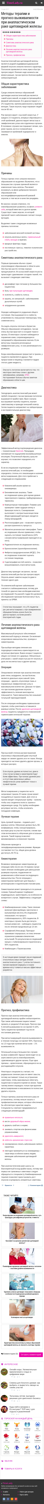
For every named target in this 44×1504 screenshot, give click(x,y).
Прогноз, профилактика (15, 55)
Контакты (6, 1495)
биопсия (19, 451)
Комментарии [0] (36, 1185)
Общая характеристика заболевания (21, 36)
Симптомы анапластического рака (20, 42)
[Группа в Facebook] (8, 1500)
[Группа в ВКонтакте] (4, 1500)
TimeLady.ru (14, 2)
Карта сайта (24, 1495)
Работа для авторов (26, 1492)
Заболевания (38, 9)
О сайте (5, 1492)
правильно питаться (13, 1117)
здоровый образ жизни (20, 1121)
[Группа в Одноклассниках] (12, 1500)
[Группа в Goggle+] (16, 1500)
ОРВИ (27, 375)
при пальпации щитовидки (20, 291)
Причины (9, 39)
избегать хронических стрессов (18, 1140)
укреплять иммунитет (14, 1136)
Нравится (9, 1185)
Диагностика (11, 46)
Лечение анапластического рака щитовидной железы (19, 50)
